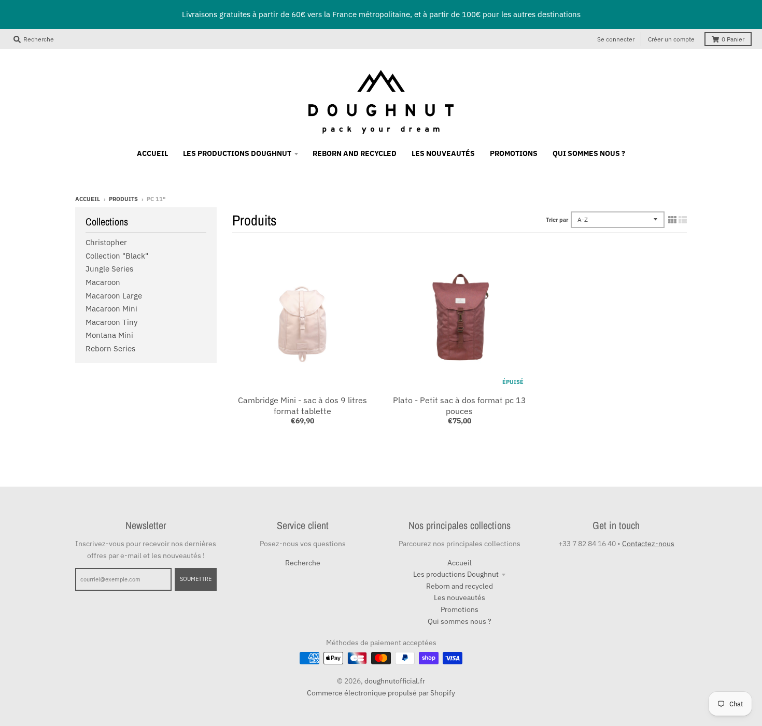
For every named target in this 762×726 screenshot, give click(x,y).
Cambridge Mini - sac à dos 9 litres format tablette (302, 405)
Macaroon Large (114, 296)
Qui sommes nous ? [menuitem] (589, 153)
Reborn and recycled (459, 586)
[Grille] (672, 219)
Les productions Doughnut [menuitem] (237, 153)
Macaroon (103, 282)
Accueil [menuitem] (152, 153)
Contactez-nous (648, 543)
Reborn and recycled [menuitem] (355, 153)
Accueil (87, 199)
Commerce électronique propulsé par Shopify (381, 692)
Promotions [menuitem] (514, 153)
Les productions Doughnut (456, 574)
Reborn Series (110, 348)
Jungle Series (109, 269)
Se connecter (615, 39)
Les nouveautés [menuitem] (443, 153)
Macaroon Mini (111, 309)
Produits (123, 199)
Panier (733, 39)
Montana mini (109, 335)
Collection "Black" (117, 256)
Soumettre (195, 578)
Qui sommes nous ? (459, 621)
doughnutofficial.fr (394, 681)
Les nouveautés (459, 597)
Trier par (557, 219)
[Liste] (683, 219)
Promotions (459, 609)
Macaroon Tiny (111, 322)
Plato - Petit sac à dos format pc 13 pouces (459, 405)
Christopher (106, 242)
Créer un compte (671, 39)
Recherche (302, 562)
